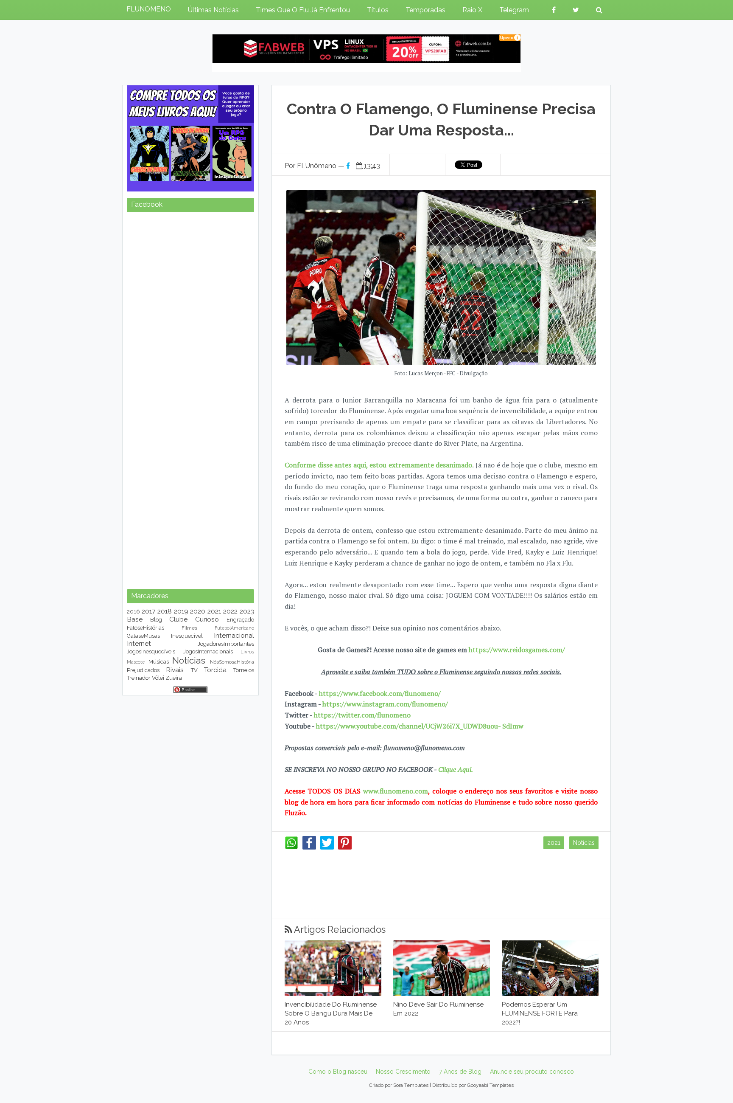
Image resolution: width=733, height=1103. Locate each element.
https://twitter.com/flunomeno (362, 715)
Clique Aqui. (454, 769)
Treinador (139, 678)
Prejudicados (143, 670)
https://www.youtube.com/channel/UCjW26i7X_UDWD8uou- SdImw (419, 726)
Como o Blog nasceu (337, 1071)
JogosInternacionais (208, 651)
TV (194, 670)
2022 (230, 611)
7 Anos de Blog (460, 1071)
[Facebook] (309, 847)
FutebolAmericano (234, 627)
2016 (133, 611)
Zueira (173, 678)
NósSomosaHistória (232, 662)
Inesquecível (187, 636)
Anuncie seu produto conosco (532, 1071)
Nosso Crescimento (403, 1071)
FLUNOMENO (148, 9)
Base (135, 619)
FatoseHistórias (145, 628)
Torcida (215, 670)
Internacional (234, 635)
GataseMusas (143, 636)
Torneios (243, 670)
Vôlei (158, 678)
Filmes (189, 628)
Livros (247, 652)
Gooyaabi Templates (490, 1085)
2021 (553, 842)
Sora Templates (410, 1085)
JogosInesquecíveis (151, 651)
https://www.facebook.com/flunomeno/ (380, 693)
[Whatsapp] (291, 847)
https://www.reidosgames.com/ (517, 649)
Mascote (136, 661)
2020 (197, 611)
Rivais (175, 670)
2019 (181, 611)
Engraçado (240, 619)
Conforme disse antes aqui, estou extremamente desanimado (378, 465)
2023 (247, 611)
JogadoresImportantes (226, 644)
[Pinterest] (345, 847)
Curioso (207, 619)
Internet (139, 643)
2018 (164, 611)
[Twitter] (327, 847)
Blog (156, 619)
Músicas (158, 661)
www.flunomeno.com (395, 791)
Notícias (584, 842)
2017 (148, 611)
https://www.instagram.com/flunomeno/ (385, 704)
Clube (178, 619)
